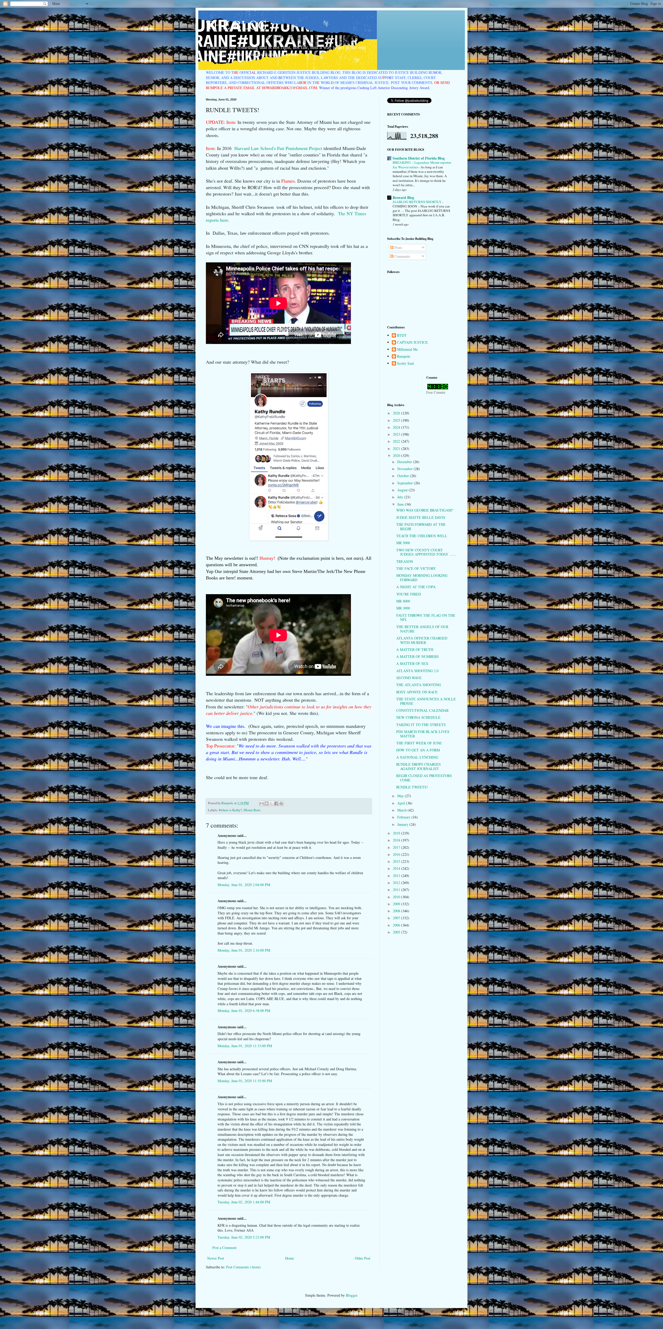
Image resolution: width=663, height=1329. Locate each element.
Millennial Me (407, 349)
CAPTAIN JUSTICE (412, 342)
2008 (397, 910)
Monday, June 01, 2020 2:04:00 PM (244, 884)
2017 (397, 847)
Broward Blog (403, 197)
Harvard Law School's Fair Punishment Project (278, 148)
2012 (397, 882)
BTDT (402, 335)
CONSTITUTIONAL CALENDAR (422, 710)
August (403, 489)
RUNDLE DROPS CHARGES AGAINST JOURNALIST (418, 766)
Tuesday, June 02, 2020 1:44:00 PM (244, 1201)
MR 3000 (403, 608)
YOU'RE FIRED (408, 594)
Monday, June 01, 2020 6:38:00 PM (244, 1010)
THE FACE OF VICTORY (416, 568)
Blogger (351, 1295)
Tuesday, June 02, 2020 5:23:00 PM (244, 1237)
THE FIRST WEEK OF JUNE (419, 743)
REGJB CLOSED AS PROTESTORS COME (424, 777)
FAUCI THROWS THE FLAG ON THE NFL (425, 617)
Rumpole (403, 356)
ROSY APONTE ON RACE (417, 691)
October (403, 475)
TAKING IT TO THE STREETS (421, 724)
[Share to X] (271, 803)
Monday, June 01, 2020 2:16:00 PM (244, 950)
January (403, 824)
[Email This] (261, 803)
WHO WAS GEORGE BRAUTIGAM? (424, 510)
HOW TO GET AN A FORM (418, 750)
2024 (397, 427)
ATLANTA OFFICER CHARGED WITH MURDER (421, 640)
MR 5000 (403, 542)
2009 (397, 903)
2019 (397, 833)
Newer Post (215, 1258)
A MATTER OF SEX (412, 663)
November (405, 468)
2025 (397, 420)
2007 (397, 917)
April (401, 803)
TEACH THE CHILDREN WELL (421, 535)
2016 (397, 854)
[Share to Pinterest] (281, 803)
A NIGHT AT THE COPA (416, 586)
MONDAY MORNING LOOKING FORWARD (422, 577)
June (401, 504)
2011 (397, 889)
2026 (397, 413)
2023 (397, 434)
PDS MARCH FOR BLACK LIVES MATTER (422, 733)
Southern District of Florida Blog (419, 158)
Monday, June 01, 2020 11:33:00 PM (245, 1045)
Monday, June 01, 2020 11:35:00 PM (245, 1080)
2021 (397, 448)
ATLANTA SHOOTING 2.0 (417, 670)
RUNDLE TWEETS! (412, 787)
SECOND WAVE (409, 677)
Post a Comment (224, 1247)
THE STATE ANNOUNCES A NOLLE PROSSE (426, 701)
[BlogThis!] (266, 803)
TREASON (404, 561)
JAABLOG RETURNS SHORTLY (417, 201)
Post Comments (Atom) (243, 1267)
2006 (397, 925)
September (405, 482)
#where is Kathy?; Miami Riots (240, 810)
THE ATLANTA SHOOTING (418, 684)
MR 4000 (403, 601)
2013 (397, 875)
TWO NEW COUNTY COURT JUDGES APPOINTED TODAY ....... (426, 552)
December (405, 461)
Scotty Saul (405, 363)
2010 (397, 896)
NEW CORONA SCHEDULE (418, 717)
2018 (397, 840)
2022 (397, 441)
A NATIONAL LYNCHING (417, 757)
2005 (397, 932)
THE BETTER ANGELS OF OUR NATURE (422, 629)
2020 (397, 455)
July (400, 496)
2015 (397, 861)
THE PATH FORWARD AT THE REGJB (421, 526)
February (404, 817)
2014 (397, 868)
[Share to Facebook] (276, 803)
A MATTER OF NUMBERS (417, 656)
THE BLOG (236, 24)
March (402, 810)
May (401, 795)
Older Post (362, 1258)
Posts (397, 247)
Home (289, 1258)
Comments (401, 256)
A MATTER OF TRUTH (414, 649)
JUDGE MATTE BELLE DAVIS (420, 517)
